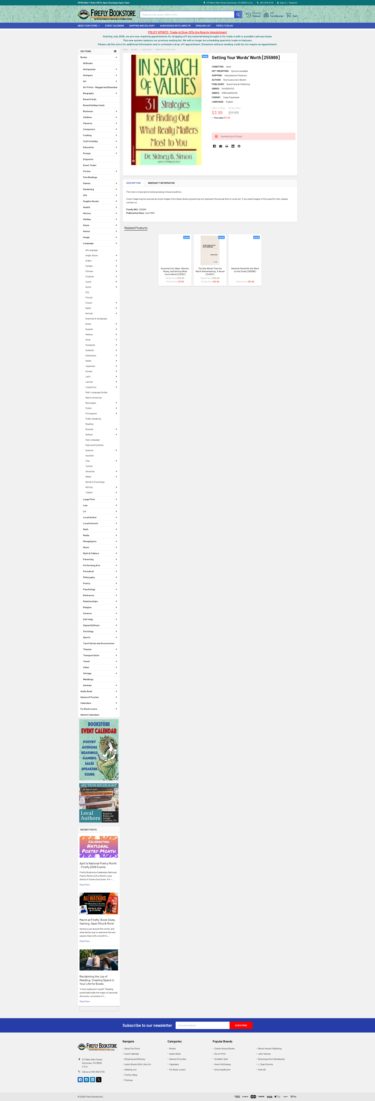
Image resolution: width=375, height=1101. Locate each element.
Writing (89, 487)
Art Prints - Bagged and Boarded (100, 87)
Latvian (89, 381)
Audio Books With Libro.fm (175, 25)
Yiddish (89, 492)
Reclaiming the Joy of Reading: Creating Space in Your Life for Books (97, 980)
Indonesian (90, 355)
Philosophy (89, 577)
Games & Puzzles (89, 697)
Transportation (91, 655)
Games (87, 183)
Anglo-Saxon (91, 255)
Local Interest (90, 523)
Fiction (87, 171)
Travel (86, 661)
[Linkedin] (233, 146)
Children (87, 117)
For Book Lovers (88, 708)
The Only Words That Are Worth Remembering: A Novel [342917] (210, 271)
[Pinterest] (239, 146)
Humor (86, 231)
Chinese (89, 271)
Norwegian (90, 402)
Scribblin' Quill (221, 1059)
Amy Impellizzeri (222, 1069)
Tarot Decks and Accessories (98, 643)
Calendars (85, 703)
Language (88, 243)
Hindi (87, 339)
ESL (87, 292)
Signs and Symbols (94, 445)
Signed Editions (91, 625)
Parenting (88, 559)
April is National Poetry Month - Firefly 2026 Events (98, 865)
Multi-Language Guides (96, 392)
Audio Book (86, 691)
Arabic (88, 260)
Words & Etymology (95, 481)
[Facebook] (214, 146)
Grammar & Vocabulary (96, 318)
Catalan (89, 265)
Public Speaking (93, 418)
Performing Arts (91, 565)
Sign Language (92, 439)
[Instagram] (86, 1079)
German (89, 313)
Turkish (89, 466)
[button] (99, 750)
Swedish (89, 455)
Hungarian (90, 344)
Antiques (88, 75)
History (87, 213)
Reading (89, 423)
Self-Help (88, 619)
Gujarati (89, 329)
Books (83, 57)
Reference (88, 595)
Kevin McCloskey (222, 1064)
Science (87, 613)
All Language (91, 250)
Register (293, 2)
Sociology (88, 631)
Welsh (88, 476)
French (88, 302)
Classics (87, 123)
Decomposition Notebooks (271, 1059)
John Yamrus (264, 1053)
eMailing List (203, 25)
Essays (87, 153)
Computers (89, 129)
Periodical (88, 571)
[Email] (220, 146)
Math (85, 529)
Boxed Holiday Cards (94, 105)
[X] (98, 1079)
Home (86, 225)
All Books (88, 63)
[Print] (226, 146)
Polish (88, 408)
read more (85, 884)
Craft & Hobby (90, 141)
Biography (88, 93)
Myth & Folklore (91, 553)
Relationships (90, 601)
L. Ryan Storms (265, 1064)
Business (88, 111)
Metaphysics (90, 541)
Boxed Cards (89, 99)
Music (86, 547)
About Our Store (87, 25)
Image (86, 237)
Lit (84, 511)
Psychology (89, 589)
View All (262, 1069)
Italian (88, 360)
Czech (88, 281)
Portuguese (91, 413)
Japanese (90, 366)
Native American (93, 397)
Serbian (89, 434)
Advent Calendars (89, 714)
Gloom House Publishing (270, 1048)
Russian (89, 429)
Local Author (90, 517)
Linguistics (90, 387)
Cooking (87, 135)
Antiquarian (89, 69)
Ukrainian (90, 471)
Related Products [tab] (136, 228)
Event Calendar (114, 25)
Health (86, 207)
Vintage (87, 673)
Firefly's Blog (224, 25)
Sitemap (128, 1080)
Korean (88, 371)
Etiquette (88, 159)
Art (84, 81)
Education (88, 147)
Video (86, 667)
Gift (85, 195)
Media (86, 535)
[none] (166, 110)
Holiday (87, 219)
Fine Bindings (90, 177)
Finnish (89, 297)
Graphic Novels (91, 201)
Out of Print (220, 1053)
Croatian (89, 276)
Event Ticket (89, 165)
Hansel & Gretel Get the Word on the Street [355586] (245, 270)
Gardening (88, 189)
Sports (86, 637)
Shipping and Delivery (142, 25)
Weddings (88, 679)
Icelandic (89, 350)
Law (85, 505)
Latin (88, 376)
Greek (88, 323)
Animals (87, 685)
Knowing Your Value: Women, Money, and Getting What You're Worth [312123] (175, 271)
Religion (87, 607)
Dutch (88, 286)
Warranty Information (161, 182)
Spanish (89, 450)
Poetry (86, 583)
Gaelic (88, 308)
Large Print (89, 499)
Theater (87, 649)
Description (133, 182)
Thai (87, 460)
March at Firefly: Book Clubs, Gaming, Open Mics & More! (97, 921)
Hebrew (89, 334)
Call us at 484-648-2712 (93, 1071)
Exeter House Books (224, 1048)
